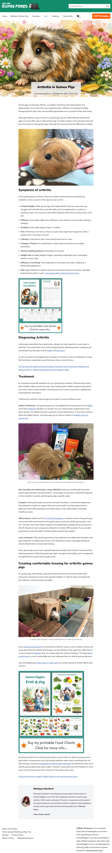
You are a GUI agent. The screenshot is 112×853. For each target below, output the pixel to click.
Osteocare (31, 409)
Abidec (90, 405)
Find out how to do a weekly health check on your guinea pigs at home (48, 776)
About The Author (9, 829)
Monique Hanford (43, 94)
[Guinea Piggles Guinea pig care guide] (21, 6)
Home (4, 16)
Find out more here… (94, 850)
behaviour (60, 350)
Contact (5, 835)
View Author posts (41, 814)
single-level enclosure (33, 647)
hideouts (37, 653)
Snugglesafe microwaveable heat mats (54, 763)
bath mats (53, 663)
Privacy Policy (17, 835)
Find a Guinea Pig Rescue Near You (16, 832)
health (49, 350)
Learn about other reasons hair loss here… (62, 273)
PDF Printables (101, 16)
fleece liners (42, 663)
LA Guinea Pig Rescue (54, 518)
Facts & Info (68, 16)
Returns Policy (8, 838)
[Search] (107, 6)
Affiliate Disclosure (25, 838)
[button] (28, 16)
